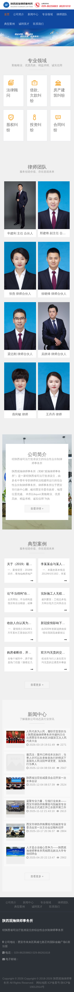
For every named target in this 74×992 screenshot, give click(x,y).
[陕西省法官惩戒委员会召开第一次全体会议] (15, 783)
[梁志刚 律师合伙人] (20, 326)
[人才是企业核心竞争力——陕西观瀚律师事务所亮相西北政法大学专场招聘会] (15, 851)
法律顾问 (12, 92)
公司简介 (18, 14)
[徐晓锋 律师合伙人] (54, 266)
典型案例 (9, 23)
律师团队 (62, 14)
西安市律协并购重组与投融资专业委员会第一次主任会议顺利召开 (46, 826)
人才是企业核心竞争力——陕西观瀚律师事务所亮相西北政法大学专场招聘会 (46, 850)
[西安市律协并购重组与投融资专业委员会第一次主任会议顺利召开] (15, 831)
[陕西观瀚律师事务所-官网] (18, 4)
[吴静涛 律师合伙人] (54, 326)
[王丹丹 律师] (54, 386)
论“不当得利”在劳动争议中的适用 (29, 593)
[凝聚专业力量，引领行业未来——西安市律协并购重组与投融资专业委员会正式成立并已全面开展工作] (15, 807)
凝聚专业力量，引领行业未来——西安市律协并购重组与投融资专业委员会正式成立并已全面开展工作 (46, 804)
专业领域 (47, 14)
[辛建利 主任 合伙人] (20, 205)
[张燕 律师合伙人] (20, 266)
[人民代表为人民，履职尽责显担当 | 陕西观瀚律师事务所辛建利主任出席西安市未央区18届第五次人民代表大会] (15, 737)
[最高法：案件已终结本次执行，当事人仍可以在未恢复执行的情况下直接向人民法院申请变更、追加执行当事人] (15, 762)
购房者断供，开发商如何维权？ (28, 652)
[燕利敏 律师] (20, 386)
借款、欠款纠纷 (35, 95)
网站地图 (41, 982)
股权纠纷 (12, 127)
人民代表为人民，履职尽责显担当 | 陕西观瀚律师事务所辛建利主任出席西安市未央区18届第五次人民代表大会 (46, 736)
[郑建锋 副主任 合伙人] (54, 205)
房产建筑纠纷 (59, 92)
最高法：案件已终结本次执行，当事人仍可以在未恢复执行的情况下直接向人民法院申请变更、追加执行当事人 (46, 759)
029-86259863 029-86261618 (32, 952)
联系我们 (38, 23)
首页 (6, 14)
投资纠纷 (35, 127)
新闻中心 (33, 14)
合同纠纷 (59, 127)
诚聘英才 (24, 23)
